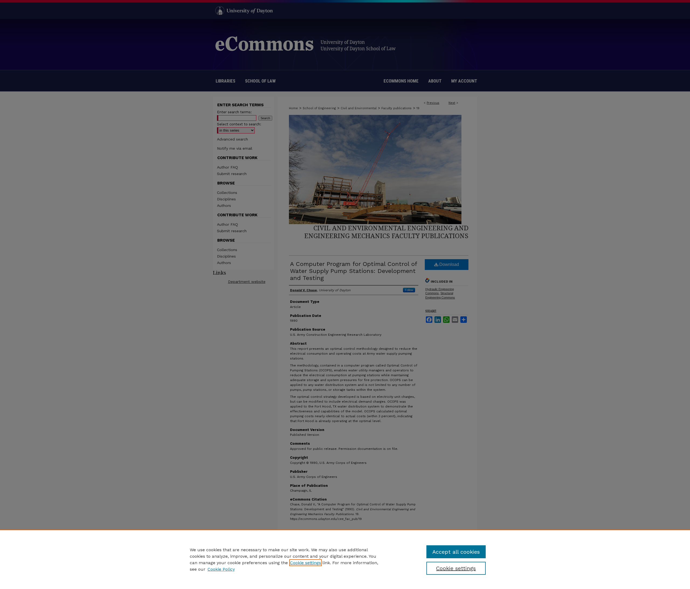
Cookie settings (305, 562)
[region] (345, 559)
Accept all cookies (456, 552)
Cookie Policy (221, 569)
